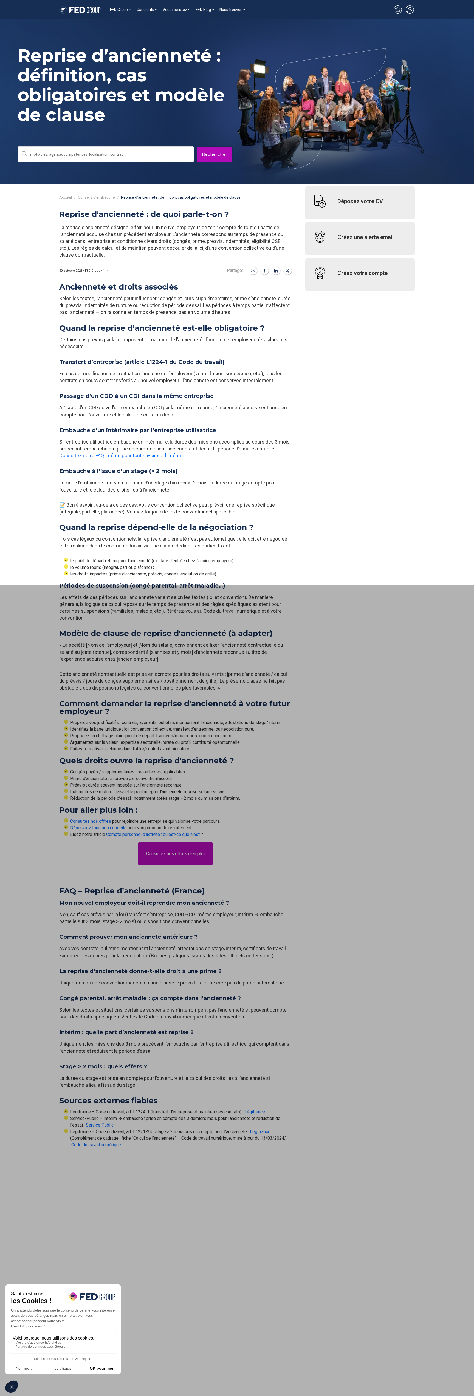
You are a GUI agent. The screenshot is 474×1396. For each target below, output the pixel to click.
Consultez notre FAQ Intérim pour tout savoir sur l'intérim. (122, 455)
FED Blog (203, 9)
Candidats (145, 9)
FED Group (119, 9)
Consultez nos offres (90, 821)
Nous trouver (230, 9)
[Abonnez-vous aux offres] (398, 10)
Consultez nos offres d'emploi (175, 853)
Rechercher (214, 154)
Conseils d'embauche (96, 197)
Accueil (65, 197)
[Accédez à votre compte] (410, 10)
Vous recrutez (175, 9)
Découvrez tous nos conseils (98, 827)
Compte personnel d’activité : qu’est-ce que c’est (153, 834)
